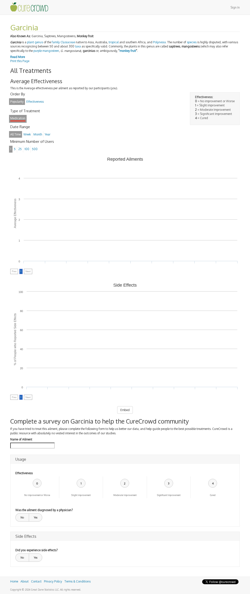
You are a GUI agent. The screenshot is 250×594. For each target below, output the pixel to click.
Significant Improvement (168, 495)
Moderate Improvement (124, 495)
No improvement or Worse (37, 495)
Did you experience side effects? (36, 550)
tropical (114, 42)
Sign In (235, 7)
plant (30, 42)
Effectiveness (24, 473)
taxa (78, 46)
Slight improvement (81, 495)
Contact (36, 581)
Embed (125, 410)
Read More (17, 57)
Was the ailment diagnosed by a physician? (44, 510)
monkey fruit (128, 51)
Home (14, 581)
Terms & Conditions (77, 581)
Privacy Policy (53, 581)
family (56, 42)
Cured (213, 495)
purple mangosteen (46, 51)
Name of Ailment (21, 439)
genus (39, 42)
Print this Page (19, 61)
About (25, 581)
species (192, 42)
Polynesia (159, 42)
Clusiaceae (68, 42)
